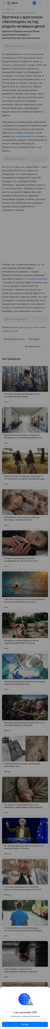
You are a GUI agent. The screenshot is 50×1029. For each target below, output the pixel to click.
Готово (25, 1024)
